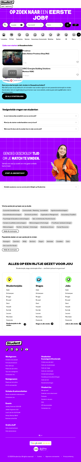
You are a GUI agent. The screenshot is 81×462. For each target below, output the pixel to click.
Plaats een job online (11, 368)
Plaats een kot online (12, 382)
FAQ (42, 402)
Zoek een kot (45, 380)
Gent (8, 303)
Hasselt (8, 307)
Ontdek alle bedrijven (47, 374)
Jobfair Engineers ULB (12, 409)
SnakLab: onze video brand (49, 393)
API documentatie (46, 405)
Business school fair (11, 418)
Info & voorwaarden (11, 385)
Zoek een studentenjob (48, 365)
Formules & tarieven (11, 363)
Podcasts (44, 396)
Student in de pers (46, 399)
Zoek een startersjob (47, 371)
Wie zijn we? (44, 390)
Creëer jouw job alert (47, 362)
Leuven (8, 313)
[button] (17, 24)
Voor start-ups (10, 366)
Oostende (9, 320)
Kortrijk (8, 310)
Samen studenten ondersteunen (15, 394)
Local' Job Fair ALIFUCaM (13, 412)
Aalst (8, 290)
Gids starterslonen (11, 431)
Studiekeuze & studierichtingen (50, 377)
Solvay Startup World (12, 415)
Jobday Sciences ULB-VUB (13, 406)
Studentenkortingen (47, 383)
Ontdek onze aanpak (12, 360)
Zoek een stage (45, 368)
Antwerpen (10, 293)
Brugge (8, 297)
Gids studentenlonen (12, 428)
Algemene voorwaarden (52, 456)
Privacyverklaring (68, 456)
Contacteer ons (10, 374)
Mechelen (9, 317)
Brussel (8, 300)
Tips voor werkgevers (12, 371)
